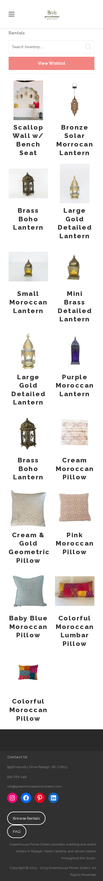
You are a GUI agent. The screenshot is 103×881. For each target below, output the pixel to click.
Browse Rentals (26, 818)
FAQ (17, 831)
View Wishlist (51, 63)
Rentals (17, 33)
